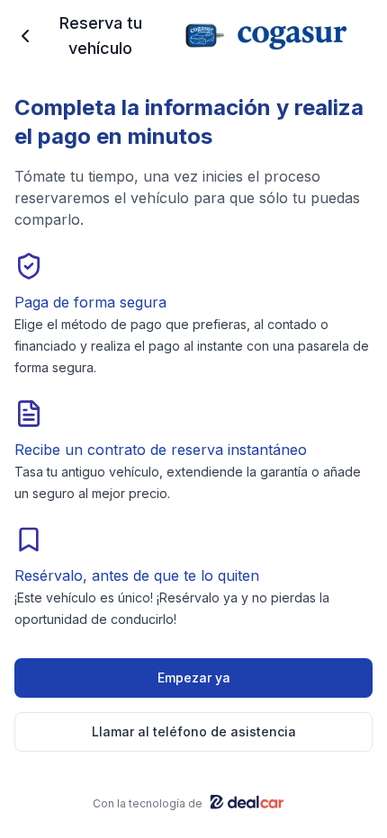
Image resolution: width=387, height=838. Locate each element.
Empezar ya (194, 677)
